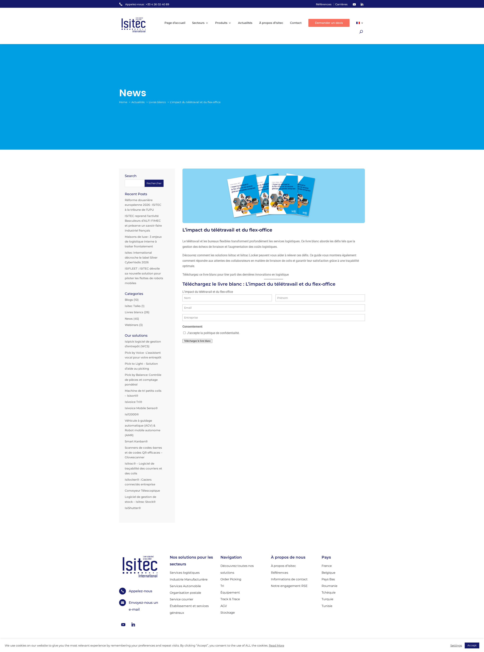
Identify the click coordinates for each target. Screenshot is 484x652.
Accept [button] (472, 645)
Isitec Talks (133, 306)
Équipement (230, 592)
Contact (296, 23)
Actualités (245, 23)
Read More (276, 645)
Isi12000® (132, 414)
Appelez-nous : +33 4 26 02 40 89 (147, 4)
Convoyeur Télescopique (142, 490)
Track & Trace (230, 599)
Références (323, 4)
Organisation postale (185, 592)
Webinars (131, 325)
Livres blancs (134, 312)
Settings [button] (456, 645)
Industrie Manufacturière (189, 579)
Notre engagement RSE (289, 586)
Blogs (129, 300)
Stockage (227, 612)
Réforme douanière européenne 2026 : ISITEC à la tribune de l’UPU (143, 204)
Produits (221, 23)
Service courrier (181, 599)
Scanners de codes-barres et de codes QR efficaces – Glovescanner (143, 452)
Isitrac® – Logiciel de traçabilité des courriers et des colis (143, 468)
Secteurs (198, 23)
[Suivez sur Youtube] (354, 4)
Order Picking (230, 579)
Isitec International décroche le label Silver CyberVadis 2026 (141, 257)
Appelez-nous (140, 591)
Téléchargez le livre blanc (197, 341)
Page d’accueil (174, 23)
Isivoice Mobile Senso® (141, 408)
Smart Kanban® (136, 441)
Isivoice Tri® (133, 402)
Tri (222, 586)
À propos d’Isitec (271, 23)
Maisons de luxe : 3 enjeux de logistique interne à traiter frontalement (143, 241)
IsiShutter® (133, 508)
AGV (223, 606)
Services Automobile (185, 586)
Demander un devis (329, 23)
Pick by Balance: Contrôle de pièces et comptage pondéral (143, 379)
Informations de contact (289, 579)
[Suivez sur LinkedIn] (362, 4)
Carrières (341, 4)
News (129, 318)
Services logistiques (185, 572)
